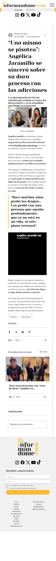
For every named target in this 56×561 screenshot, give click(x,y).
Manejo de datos (38, 507)
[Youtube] (33, 14)
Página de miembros (38, 509)
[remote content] (27, 254)
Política (16, 506)
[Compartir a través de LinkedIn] (22, 332)
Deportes (16, 509)
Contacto (38, 504)
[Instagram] (17, 14)
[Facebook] (22, 14)
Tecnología (16, 521)
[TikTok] (38, 14)
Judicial (16, 523)
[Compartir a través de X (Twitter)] (16, 332)
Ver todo (43, 351)
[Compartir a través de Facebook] (9, 332)
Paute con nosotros (38, 502)
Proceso (13, 316)
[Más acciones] (45, 35)
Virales (16, 519)
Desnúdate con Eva (16, 526)
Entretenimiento (16, 514)
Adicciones (26, 316)
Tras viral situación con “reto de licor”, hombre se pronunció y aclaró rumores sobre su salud (27, 387)
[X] (28, 14)
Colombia (12, 323)
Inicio (16, 502)
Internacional (16, 511)
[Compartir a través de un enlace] (29, 332)
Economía (16, 516)
